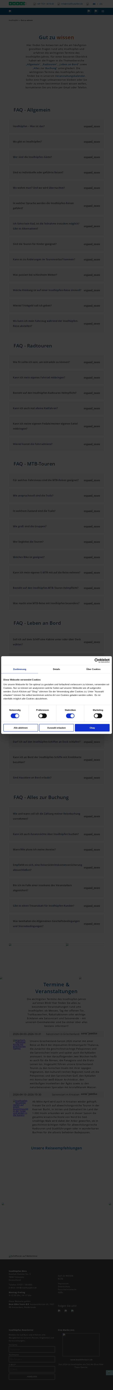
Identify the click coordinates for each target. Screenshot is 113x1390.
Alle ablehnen (21, 727)
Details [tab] (56, 669)
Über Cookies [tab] (93, 669)
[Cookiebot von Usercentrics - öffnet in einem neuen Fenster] (97, 660)
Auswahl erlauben (56, 727)
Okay (92, 727)
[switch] (42, 715)
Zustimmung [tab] (19, 669)
